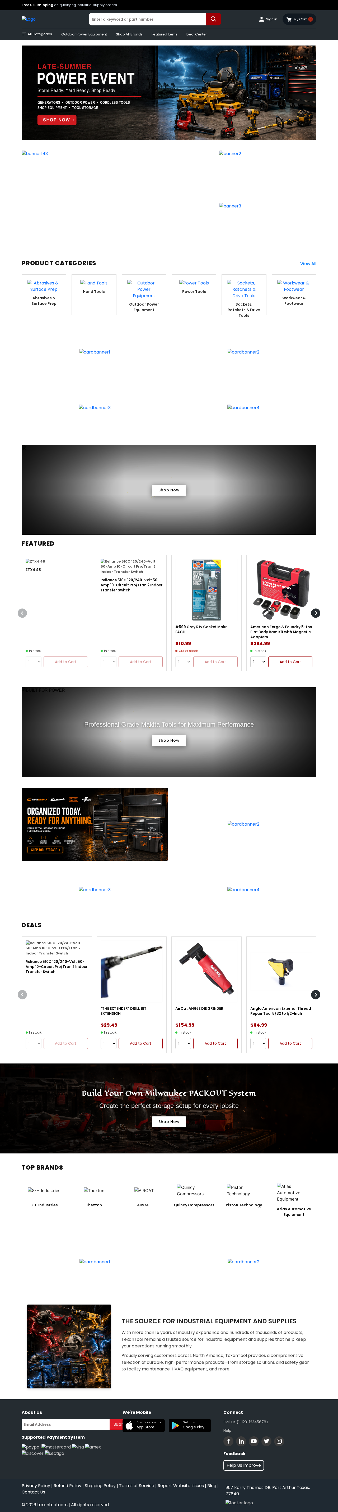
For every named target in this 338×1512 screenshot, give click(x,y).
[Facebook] (228, 1441)
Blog (211, 1486)
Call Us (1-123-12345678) (245, 1422)
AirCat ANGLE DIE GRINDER (199, 1008)
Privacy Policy (36, 1486)
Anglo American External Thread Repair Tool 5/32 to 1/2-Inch (280, 1011)
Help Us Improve (244, 1465)
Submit (121, 1424)
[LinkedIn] (241, 1441)
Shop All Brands (129, 34)
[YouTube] (254, 1441)
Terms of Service (136, 1486)
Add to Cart (290, 661)
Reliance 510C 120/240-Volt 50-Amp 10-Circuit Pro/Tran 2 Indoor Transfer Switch (132, 585)
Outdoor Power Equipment (84, 34)
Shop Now (169, 490)
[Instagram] (279, 1441)
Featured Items (164, 34)
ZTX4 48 (33, 569)
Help (227, 1430)
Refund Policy (67, 1486)
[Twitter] (266, 1441)
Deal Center (196, 34)
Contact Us (33, 1492)
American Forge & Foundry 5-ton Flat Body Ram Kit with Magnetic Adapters (281, 632)
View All (308, 264)
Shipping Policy (100, 1486)
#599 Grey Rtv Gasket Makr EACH (201, 629)
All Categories (40, 34)
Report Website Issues (181, 1486)
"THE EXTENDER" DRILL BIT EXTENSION (124, 1011)
